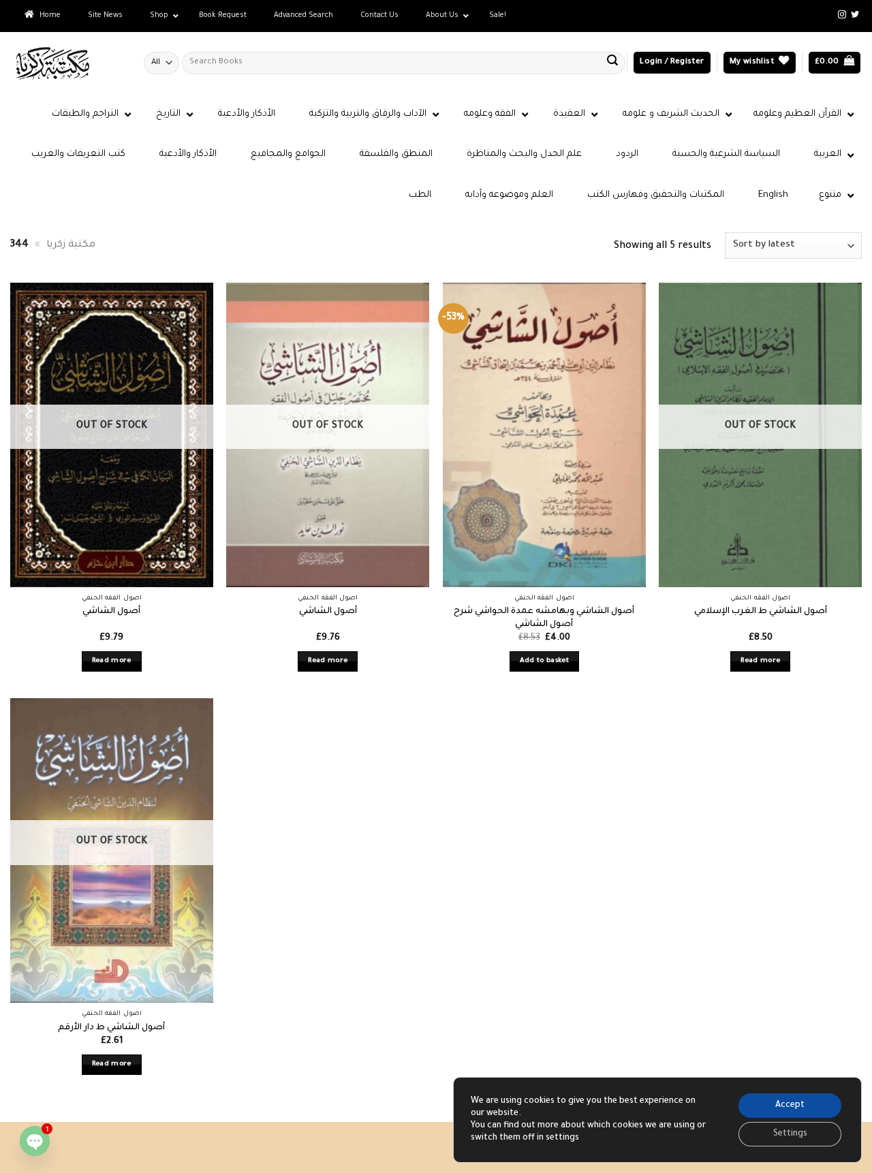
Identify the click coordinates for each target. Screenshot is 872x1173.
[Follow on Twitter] (855, 15)
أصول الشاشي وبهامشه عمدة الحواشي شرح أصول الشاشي (544, 618)
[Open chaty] (35, 1141)
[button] (672, 63)
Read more (111, 661)
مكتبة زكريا (70, 245)
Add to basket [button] (545, 661)
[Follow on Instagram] (842, 15)
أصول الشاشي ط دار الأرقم (111, 1028)
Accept (790, 1105)
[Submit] (612, 62)
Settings (790, 1134)
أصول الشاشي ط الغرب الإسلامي (760, 611)
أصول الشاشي (111, 611)
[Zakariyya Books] (66, 63)
